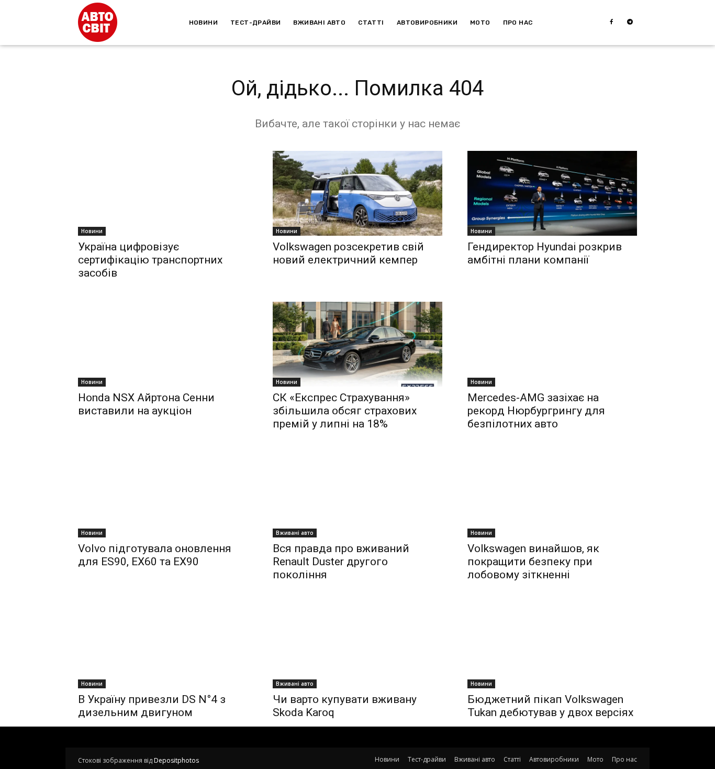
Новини (92, 231)
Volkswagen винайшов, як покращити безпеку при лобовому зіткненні (533, 561)
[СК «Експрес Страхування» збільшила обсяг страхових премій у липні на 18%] (357, 344)
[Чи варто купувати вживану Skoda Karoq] (357, 645)
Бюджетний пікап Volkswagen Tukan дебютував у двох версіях (550, 706)
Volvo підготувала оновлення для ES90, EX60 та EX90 (154, 555)
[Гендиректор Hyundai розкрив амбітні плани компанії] (552, 193)
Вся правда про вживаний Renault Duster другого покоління (341, 561)
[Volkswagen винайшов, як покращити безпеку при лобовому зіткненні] (552, 495)
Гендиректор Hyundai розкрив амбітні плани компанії (544, 253)
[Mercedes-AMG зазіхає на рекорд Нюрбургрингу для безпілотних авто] (552, 344)
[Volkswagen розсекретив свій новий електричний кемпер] (357, 193)
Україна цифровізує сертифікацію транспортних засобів (150, 259)
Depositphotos (176, 760)
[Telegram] (630, 22)
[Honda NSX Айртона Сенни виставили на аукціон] (163, 344)
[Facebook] (611, 22)
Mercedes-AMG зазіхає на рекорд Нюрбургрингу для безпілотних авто (536, 410)
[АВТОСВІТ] (97, 22)
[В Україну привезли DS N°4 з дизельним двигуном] (163, 645)
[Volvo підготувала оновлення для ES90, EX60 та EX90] (163, 495)
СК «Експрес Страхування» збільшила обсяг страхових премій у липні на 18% (345, 410)
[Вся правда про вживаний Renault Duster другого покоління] (357, 495)
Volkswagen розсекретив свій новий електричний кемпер (348, 253)
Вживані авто (295, 532)
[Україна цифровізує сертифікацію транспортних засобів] (163, 193)
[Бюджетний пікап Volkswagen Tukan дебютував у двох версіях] (552, 645)
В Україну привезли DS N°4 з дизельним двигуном (152, 706)
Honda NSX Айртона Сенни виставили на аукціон (146, 404)
